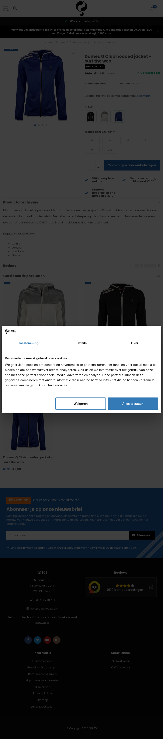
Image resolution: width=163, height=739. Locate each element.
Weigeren (81, 403)
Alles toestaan (132, 403)
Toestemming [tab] (28, 343)
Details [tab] (81, 343)
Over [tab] (134, 343)
